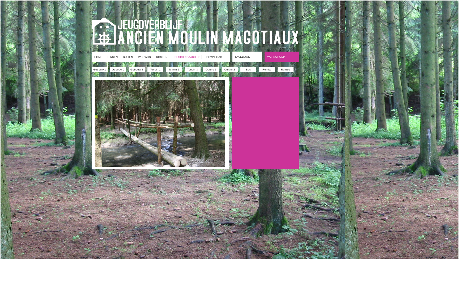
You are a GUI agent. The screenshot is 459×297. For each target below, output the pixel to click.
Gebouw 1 (99, 69)
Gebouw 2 (118, 69)
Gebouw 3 (136, 69)
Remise (266, 69)
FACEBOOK (242, 56)
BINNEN (113, 57)
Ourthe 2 (229, 69)
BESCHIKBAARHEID (187, 57)
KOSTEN (161, 57)
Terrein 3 (192, 69)
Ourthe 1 (211, 69)
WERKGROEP (276, 56)
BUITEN (128, 57)
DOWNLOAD (214, 57)
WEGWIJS (144, 57)
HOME (98, 57)
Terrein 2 (174, 69)
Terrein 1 (155, 69)
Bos (248, 69)
